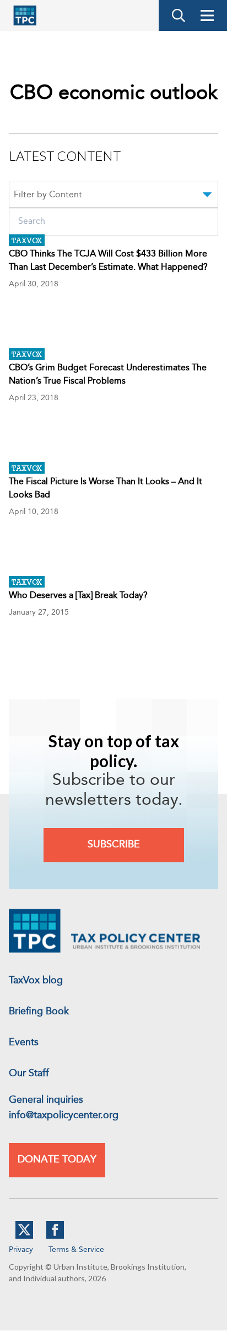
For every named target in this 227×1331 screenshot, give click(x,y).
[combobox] (113, 196)
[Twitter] (24, 1236)
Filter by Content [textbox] (48, 195)
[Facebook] (55, 1236)
